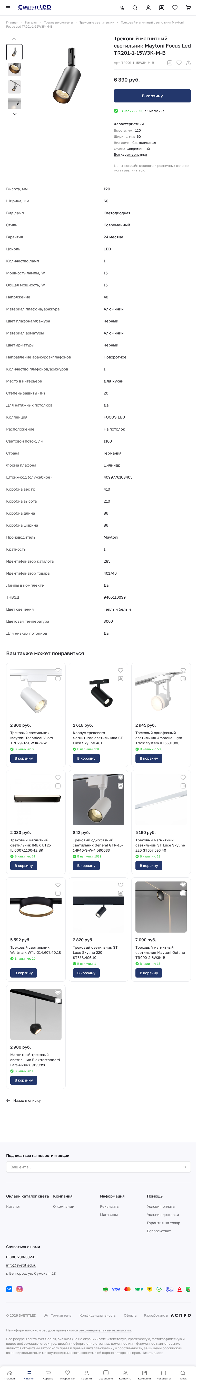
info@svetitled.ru (21, 1265)
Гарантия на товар (163, 1223)
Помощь (155, 1196)
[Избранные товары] (175, 7)
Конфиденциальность (98, 1315)
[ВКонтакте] (9, 1289)
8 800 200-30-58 (20, 1257)
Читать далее (152, 1353)
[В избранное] (179, 62)
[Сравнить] (169, 62)
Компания (63, 1196)
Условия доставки (163, 1214)
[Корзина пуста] (188, 7)
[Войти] (148, 7)
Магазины (109, 1214)
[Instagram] (19, 1289)
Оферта (130, 1315)
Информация (112, 1196)
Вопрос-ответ (159, 1231)
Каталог (13, 1206)
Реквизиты (109, 1206)
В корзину (152, 95)
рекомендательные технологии (105, 1330)
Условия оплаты (161, 1206)
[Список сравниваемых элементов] (161, 7)
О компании (63, 1206)
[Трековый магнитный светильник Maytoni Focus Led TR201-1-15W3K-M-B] (67, 76)
